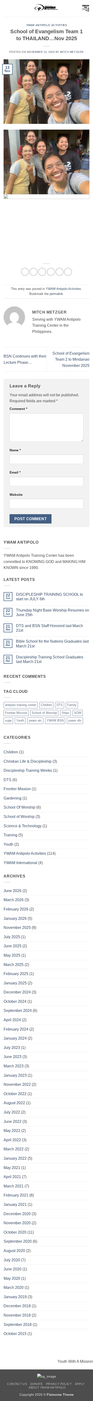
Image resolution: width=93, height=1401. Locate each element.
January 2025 (15, 983)
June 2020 (12, 1269)
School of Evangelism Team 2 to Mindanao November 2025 (70, 359)
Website (16, 494)
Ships (65, 713)
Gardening (12, 798)
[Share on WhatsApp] (25, 272)
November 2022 (17, 1084)
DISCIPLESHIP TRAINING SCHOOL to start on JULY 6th (49, 596)
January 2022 (15, 1158)
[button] (6, 8)
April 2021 (12, 1177)
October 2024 (15, 1001)
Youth (20, 720)
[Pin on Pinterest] (59, 272)
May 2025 (12, 955)
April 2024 (12, 1020)
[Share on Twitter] (42, 272)
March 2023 (14, 1066)
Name (15, 450)
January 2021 (15, 1204)
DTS (60, 705)
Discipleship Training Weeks (28, 770)
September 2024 (18, 1011)
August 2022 (14, 1103)
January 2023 (15, 1075)
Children (46, 705)
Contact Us (17, 1384)
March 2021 (14, 1186)
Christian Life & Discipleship (28, 761)
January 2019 (15, 1297)
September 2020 (18, 1241)
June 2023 (12, 1057)
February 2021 (16, 1195)
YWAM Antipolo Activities (46, 25)
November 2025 (17, 928)
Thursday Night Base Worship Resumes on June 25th (52, 612)
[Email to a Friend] (51, 272)
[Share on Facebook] (33, 272)
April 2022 (12, 1140)
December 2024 (17, 992)
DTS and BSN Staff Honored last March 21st (49, 628)
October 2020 (15, 1232)
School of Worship (44, 713)
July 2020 (12, 1260)
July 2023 (12, 1048)
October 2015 (15, 1334)
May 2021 (12, 1168)
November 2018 (17, 1315)
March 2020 (14, 1287)
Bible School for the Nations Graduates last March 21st (52, 643)
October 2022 (15, 1094)
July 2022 (12, 1112)
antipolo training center (20, 705)
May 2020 (12, 1278)
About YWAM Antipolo (47, 1387)
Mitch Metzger (72, 51)
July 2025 (12, 937)
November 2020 (17, 1223)
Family (72, 705)
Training (10, 835)
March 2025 (14, 965)
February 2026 (16, 909)
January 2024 (15, 1038)
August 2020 (14, 1251)
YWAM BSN (55, 720)
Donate (36, 1384)
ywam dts (75, 720)
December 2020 (17, 1214)
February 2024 (16, 1029)
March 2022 (14, 1149)
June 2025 (12, 946)
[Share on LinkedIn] (68, 272)
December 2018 (17, 1306)
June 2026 (12, 891)
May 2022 (12, 1131)
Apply (80, 1384)
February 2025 (16, 974)
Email (15, 472)
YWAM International (20, 863)
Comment (18, 409)
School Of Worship (19, 807)
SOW (77, 713)
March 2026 (14, 900)
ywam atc (35, 720)
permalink (56, 294)
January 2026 (15, 918)
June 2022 (12, 1122)
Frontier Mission (16, 713)
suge (8, 720)
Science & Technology (22, 826)
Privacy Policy (59, 1384)
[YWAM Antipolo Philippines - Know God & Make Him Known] (46, 8)
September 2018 (18, 1325)
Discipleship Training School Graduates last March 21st (49, 659)
